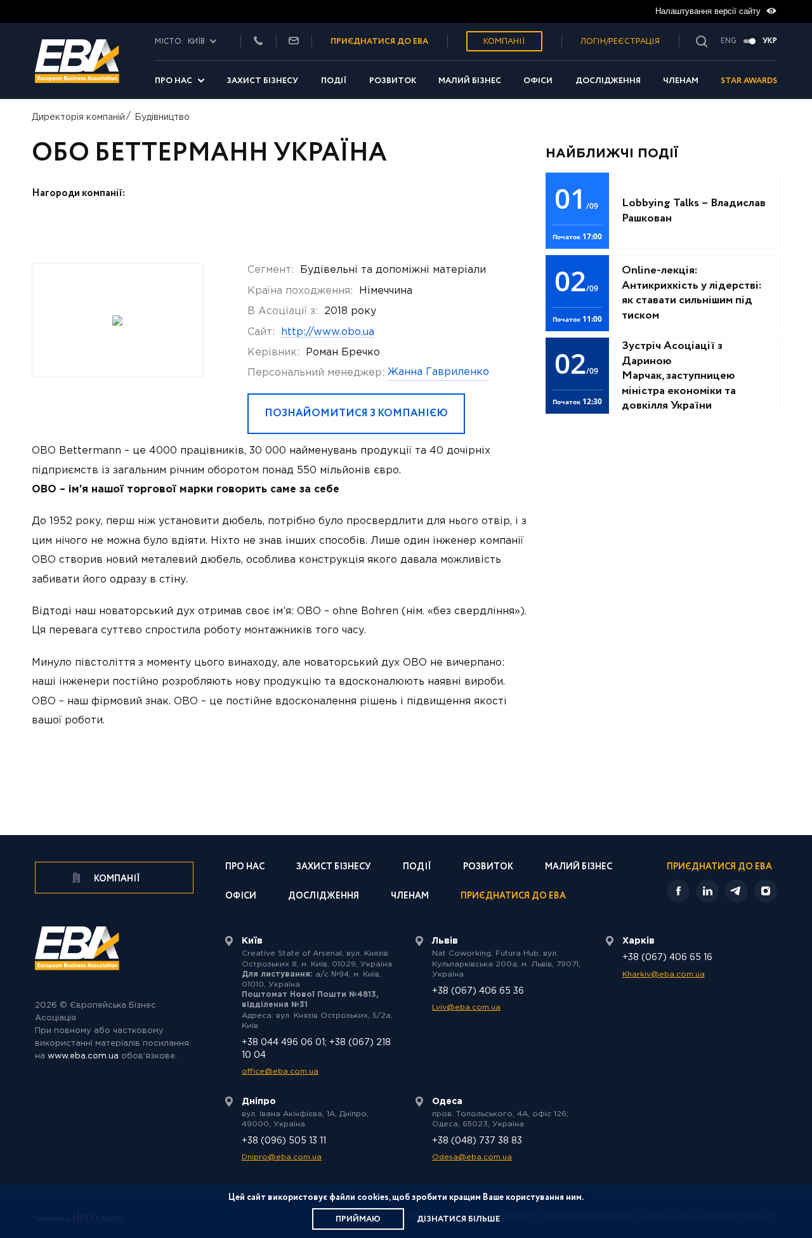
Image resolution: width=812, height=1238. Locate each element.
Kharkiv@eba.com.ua (663, 974)
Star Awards (749, 81)
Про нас (173, 81)
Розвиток (392, 81)
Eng (729, 41)
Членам (680, 81)
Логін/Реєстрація (620, 41)
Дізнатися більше (458, 1219)
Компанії (504, 42)
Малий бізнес (469, 81)
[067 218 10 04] (258, 42)
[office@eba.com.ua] (294, 42)
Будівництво (162, 117)
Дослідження (608, 81)
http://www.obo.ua (327, 332)
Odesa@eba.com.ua (472, 1157)
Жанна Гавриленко (438, 372)
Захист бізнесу (262, 81)
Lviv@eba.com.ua (466, 1007)
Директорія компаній (78, 117)
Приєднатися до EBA (513, 897)
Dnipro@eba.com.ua (282, 1157)
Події (334, 81)
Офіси (538, 81)
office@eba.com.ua (280, 1071)
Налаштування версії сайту (709, 11)
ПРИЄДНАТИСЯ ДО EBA (379, 41)
